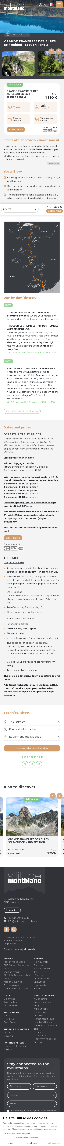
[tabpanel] (32, 722)
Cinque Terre (11, 1005)
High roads (40, 985)
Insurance (39, 1032)
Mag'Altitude (41, 1008)
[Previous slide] (51, 51)
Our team (39, 1015)
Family (37, 988)
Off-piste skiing (42, 978)
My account (40, 5)
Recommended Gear (45, 1038)
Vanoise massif (11, 972)
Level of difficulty (43, 1022)
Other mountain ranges (16, 988)
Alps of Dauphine (13, 981)
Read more (54, 163)
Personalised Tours (44, 1018)
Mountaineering (42, 968)
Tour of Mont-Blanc (14, 961)
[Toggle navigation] (59, 4)
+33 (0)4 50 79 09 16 (45, 5)
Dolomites (9, 998)
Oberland (9, 1019)
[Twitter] (25, 764)
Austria (7, 1032)
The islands (9, 1049)
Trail (36, 972)
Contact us (12, 910)
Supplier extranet (43, 1002)
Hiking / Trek (41, 961)
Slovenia (8, 1035)
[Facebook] (32, 764)
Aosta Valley (10, 1002)
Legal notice (10, 943)
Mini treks (39, 975)
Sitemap (38, 1042)
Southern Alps (11, 985)
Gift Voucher (40, 1035)
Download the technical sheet (32, 748)
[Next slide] (59, 51)
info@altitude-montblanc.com (24, 921)
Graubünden (10, 1022)
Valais (7, 1015)
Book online (16, 129)
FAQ (36, 1005)
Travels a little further (15, 1046)
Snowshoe (39, 981)
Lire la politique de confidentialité (16, 1133)
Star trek (38, 965)
